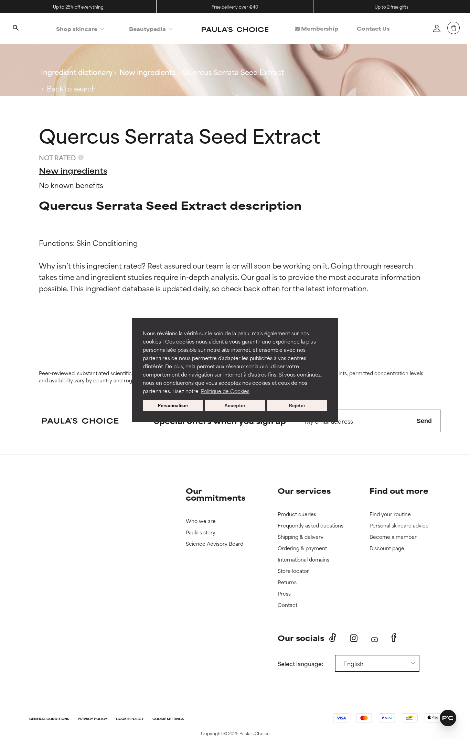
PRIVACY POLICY (92, 719)
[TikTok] (332, 637)
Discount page (387, 548)
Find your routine (390, 514)
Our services (304, 490)
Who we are (201, 521)
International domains (303, 559)
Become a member (393, 537)
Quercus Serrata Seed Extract (233, 71)
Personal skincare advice (399, 525)
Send (424, 420)
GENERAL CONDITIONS (49, 719)
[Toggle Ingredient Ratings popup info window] (81, 157)
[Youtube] (374, 638)
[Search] (15, 28)
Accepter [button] (234, 405)
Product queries (297, 514)
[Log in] (437, 28)
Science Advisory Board (214, 543)
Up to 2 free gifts (391, 6)
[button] (448, 718)
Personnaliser (173, 405)
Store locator (293, 571)
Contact (287, 605)
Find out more (399, 490)
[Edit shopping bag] (453, 28)
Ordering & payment (302, 548)
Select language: (300, 663)
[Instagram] (353, 638)
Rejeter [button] (297, 405)
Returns (287, 582)
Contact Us (373, 28)
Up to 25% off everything (78, 6)
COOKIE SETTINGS (168, 719)
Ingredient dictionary (77, 71)
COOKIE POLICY (130, 719)
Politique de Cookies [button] (225, 391)
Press (284, 593)
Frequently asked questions (310, 525)
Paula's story (200, 532)
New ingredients (147, 71)
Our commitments (215, 494)
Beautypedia (147, 29)
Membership (319, 28)
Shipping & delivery (300, 537)
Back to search (71, 88)
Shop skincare (76, 29)
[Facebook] (394, 637)
